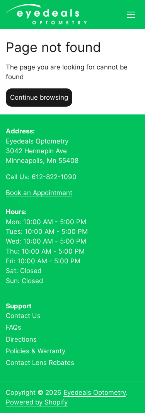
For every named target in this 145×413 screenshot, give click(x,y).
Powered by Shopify (37, 402)
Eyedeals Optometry (94, 392)
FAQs (13, 327)
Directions (21, 339)
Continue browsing (39, 97)
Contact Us (23, 316)
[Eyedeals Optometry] (46, 14)
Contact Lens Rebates (40, 362)
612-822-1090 (54, 177)
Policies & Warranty (35, 351)
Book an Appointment (39, 193)
